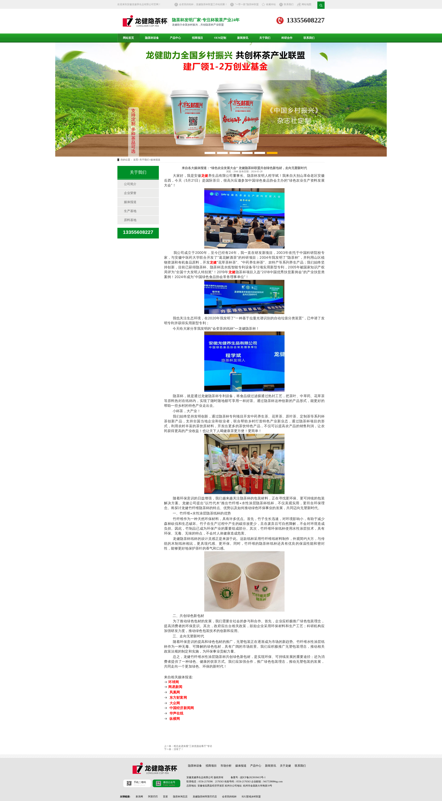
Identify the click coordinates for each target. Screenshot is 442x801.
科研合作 (286, 37)
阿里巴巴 (153, 796)
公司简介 (130, 184)
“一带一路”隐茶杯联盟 (247, 4)
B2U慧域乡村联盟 (251, 796)
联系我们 (289, 4)
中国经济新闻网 (182, 708)
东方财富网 (178, 697)
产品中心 (175, 37)
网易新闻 (175, 687)
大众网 (175, 703)
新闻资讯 (242, 37)
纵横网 (175, 718)
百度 (165, 796)
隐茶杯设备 (152, 37)
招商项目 (197, 37)
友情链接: (125, 796)
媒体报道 (155, 159)
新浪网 (139, 796)
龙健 (204, 176)
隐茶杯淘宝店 (180, 796)
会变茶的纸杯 (229, 796)
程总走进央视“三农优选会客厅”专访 (193, 746)
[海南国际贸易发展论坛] (221, 100)
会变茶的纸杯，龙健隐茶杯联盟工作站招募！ (203, 4)
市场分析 (226, 765)
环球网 (173, 682)
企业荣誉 (130, 193)
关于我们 (264, 37)
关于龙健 (285, 765)
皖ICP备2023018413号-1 (253, 777)
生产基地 (130, 211)
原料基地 (130, 220)
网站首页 (128, 37)
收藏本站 (271, 4)
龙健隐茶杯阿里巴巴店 (205, 796)
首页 (135, 159)
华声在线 (177, 713)
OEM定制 (220, 37)
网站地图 (306, 4)
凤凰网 (175, 692)
